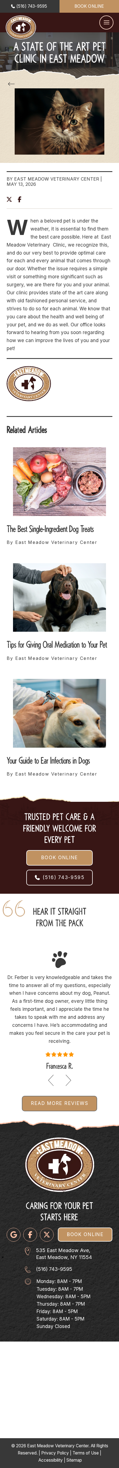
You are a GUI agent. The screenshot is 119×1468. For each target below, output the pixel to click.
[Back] (13, 84)
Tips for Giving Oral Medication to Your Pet (57, 643)
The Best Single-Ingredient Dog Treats (50, 527)
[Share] (21, 199)
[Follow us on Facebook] (30, 1235)
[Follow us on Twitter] (47, 1235)
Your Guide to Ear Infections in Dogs (48, 759)
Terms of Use (86, 1453)
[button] (106, 22)
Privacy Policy (55, 1453)
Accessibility (50, 1460)
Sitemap (74, 1460)
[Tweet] (11, 199)
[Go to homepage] (21, 27)
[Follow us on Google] (13, 1235)
